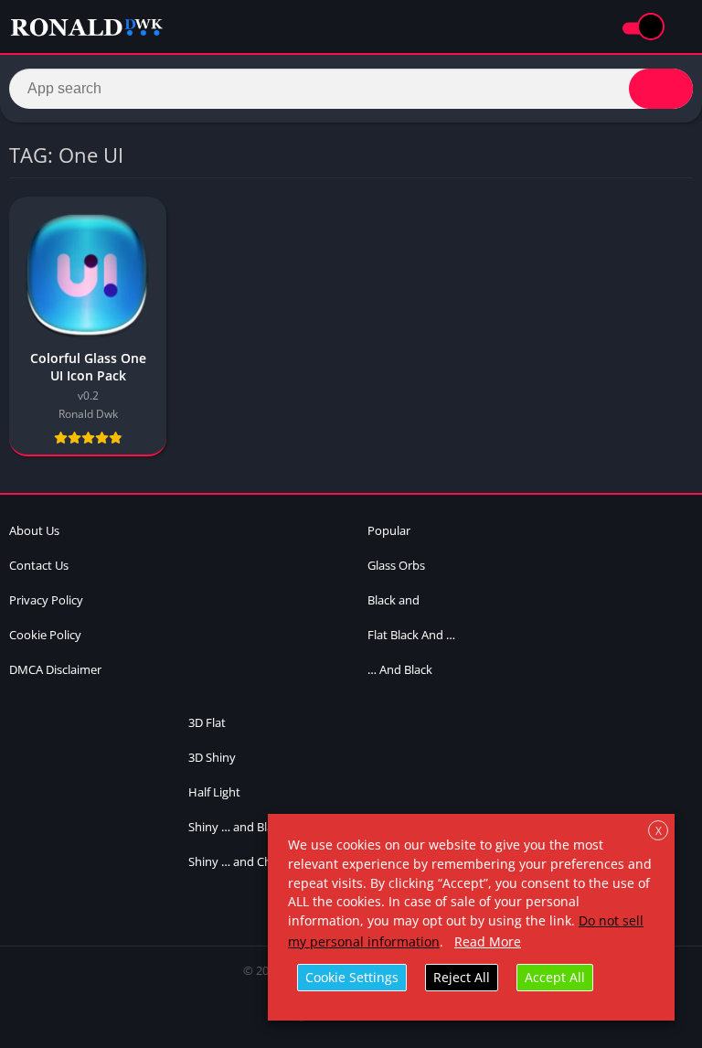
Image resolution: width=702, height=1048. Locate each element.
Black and (393, 600)
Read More (487, 941)
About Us (34, 530)
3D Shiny (212, 757)
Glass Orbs (396, 565)
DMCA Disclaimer (55, 669)
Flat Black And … (411, 634)
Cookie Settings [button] (352, 977)
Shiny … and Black (236, 826)
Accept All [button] (555, 977)
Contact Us (39, 565)
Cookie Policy (45, 634)
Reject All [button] (461, 977)
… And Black (399, 669)
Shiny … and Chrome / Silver (264, 861)
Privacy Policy (46, 600)
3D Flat (207, 722)
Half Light (214, 792)
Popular (388, 530)
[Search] (661, 89)
